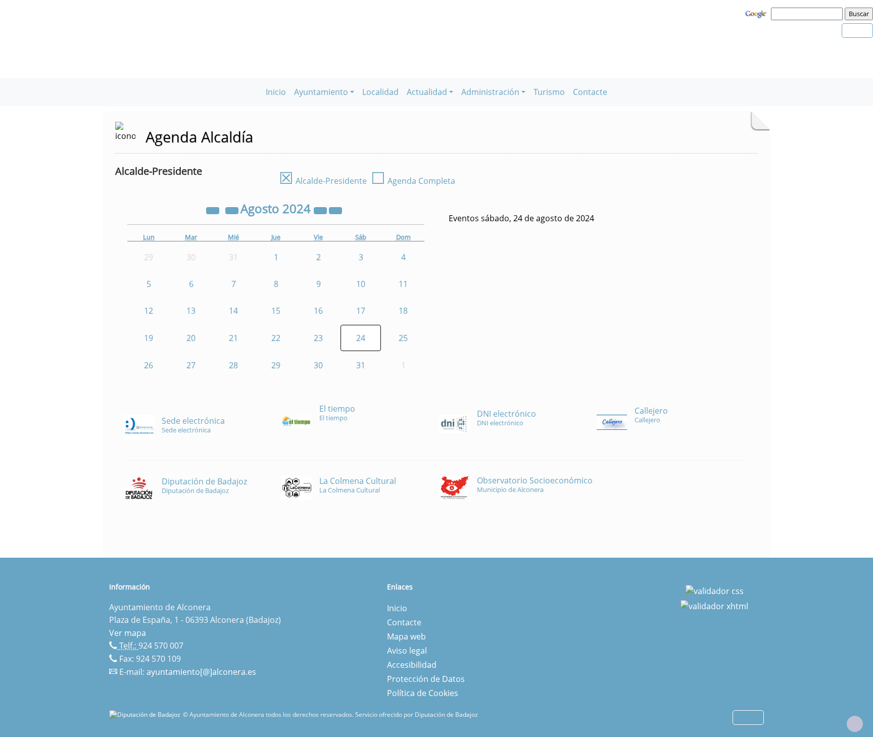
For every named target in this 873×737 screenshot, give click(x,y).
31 (360, 365)
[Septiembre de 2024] (335, 210)
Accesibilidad (412, 664)
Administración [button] (490, 91)
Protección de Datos (426, 678)
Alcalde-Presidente (323, 180)
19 (148, 337)
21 (233, 337)
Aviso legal (407, 650)
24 (360, 337)
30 (318, 365)
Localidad (380, 91)
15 (275, 310)
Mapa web (406, 636)
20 (191, 337)
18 (403, 310)
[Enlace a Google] (757, 13)
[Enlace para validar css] (715, 590)
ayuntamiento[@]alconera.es (201, 671)
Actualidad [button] (427, 91)
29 (275, 365)
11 (403, 283)
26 (148, 365)
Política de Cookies (422, 693)
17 (360, 310)
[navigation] (808, 13)
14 (233, 310)
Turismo (549, 91)
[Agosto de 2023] (213, 210)
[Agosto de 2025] (321, 210)
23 (318, 337)
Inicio (276, 91)
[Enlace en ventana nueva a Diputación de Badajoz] (146, 714)
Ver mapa (127, 632)
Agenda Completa (413, 180)
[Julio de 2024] (232, 210)
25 (403, 337)
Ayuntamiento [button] (321, 91)
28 (233, 365)
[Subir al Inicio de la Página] (855, 724)
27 (191, 365)
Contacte (590, 91)
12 (148, 310)
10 (360, 283)
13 (191, 310)
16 (318, 310)
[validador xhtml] (714, 605)
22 (275, 337)
